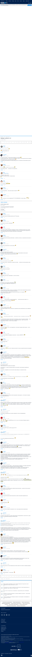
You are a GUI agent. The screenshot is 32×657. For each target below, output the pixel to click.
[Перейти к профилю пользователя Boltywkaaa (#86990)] (2, 195)
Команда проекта (3, 628)
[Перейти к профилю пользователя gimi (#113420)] (2, 383)
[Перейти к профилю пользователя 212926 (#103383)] (2, 228)
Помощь (2, 631)
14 (24, 142)
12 (21, 142)
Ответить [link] (2, 178)
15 (26, 142)
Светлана (2, 400)
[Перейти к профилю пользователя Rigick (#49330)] (2, 173)
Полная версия (3, 608)
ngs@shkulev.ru (11, 641)
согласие (1, 5)
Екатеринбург (3, 620)
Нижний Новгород (3, 622)
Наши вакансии (3, 629)
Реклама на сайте (3, 627)
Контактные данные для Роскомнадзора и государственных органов (10, 634)
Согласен (29, 5)
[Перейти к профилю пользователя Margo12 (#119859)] (2, 165)
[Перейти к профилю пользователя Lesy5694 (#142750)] (2, 288)
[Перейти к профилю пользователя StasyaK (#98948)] (2, 147)
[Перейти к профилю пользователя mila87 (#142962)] (2, 182)
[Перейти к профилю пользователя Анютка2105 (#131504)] (2, 155)
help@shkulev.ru (7, 642)
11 (19, 142)
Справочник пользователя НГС (5, 609)
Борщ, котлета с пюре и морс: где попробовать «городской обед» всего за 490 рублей (16, 590)
